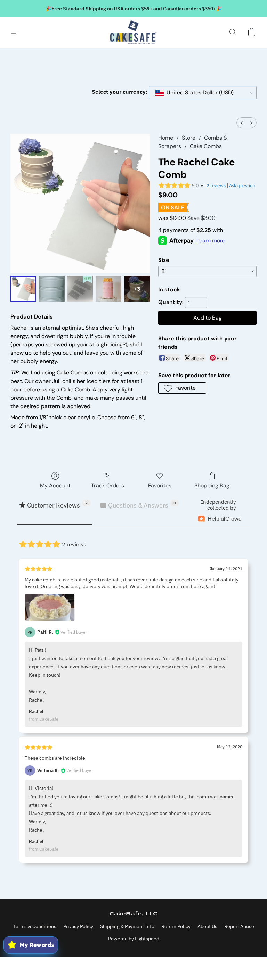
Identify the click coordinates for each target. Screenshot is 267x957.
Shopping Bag (211, 485)
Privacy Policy (78, 926)
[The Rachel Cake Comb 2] (80, 289)
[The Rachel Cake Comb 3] (108, 289)
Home (165, 137)
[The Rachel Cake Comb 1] (52, 289)
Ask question (242, 186)
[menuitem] (241, 123)
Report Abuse (239, 926)
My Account (55, 485)
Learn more (210, 240)
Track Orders (107, 485)
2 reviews (216, 186)
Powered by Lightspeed (133, 938)
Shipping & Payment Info (127, 926)
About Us (207, 926)
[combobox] (203, 92)
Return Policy (176, 926)
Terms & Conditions (34, 926)
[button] (133, 32)
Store (188, 137)
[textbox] (198, 92)
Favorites (159, 485)
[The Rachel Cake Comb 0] (23, 289)
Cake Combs (206, 146)
